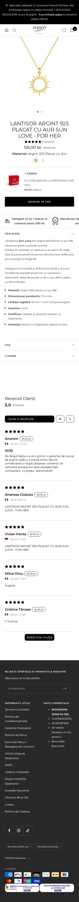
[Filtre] (60, 419)
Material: (20, 154)
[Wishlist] (64, 30)
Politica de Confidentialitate (16, 719)
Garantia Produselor (18, 728)
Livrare (10, 356)
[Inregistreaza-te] (65, 688)
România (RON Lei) (18, 846)
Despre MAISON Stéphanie (15, 781)
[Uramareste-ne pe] (9, 830)
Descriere (12, 233)
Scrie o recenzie (21, 419)
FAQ (7, 345)
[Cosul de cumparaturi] (72, 30)
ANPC (9, 765)
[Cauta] (14, 30)
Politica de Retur (16, 735)
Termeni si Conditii (17, 709)
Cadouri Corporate (17, 772)
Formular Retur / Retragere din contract (19, 744)
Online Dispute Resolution (15, 756)
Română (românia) (48, 846)
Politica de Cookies (17, 811)
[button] (33, 141)
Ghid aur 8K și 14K (17, 797)
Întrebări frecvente (17, 790)
